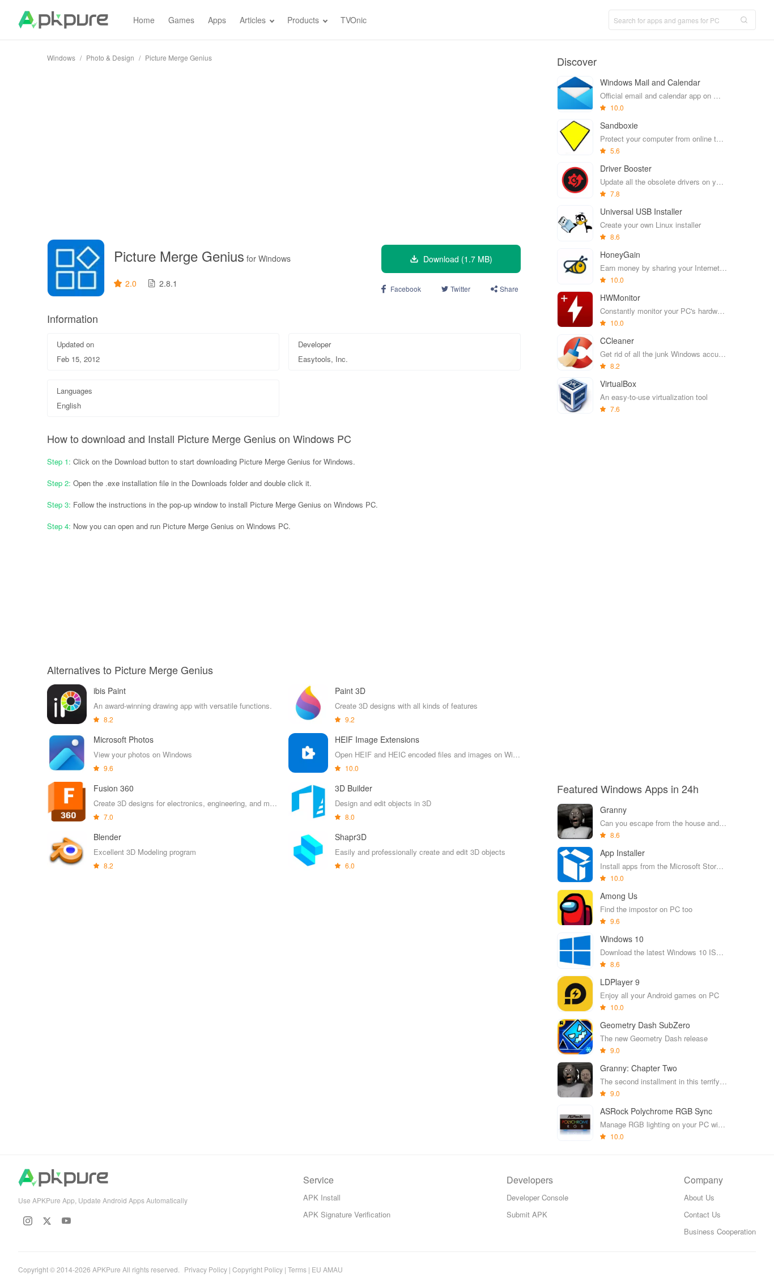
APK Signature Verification (346, 1214)
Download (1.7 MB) (457, 259)
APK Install (322, 1197)
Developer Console (537, 1197)
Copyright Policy (257, 1269)
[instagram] (27, 1220)
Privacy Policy (205, 1269)
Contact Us (702, 1214)
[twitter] (47, 1220)
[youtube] (66, 1220)
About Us (699, 1197)
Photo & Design (110, 57)
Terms (297, 1269)
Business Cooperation (720, 1231)
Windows (61, 57)
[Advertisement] (284, 150)
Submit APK (527, 1214)
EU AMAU (327, 1269)
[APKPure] (63, 20)
